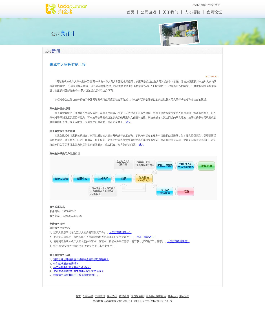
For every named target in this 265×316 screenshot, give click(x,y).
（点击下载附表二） (145, 237)
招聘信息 (124, 296)
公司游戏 (100, 296)
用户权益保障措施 (156, 296)
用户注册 (184, 296)
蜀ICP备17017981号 (161, 301)
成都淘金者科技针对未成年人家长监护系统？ (78, 271)
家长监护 (112, 296)
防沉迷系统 (137, 296)
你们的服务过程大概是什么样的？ (72, 267)
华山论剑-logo (58, 5)
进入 (129, 122)
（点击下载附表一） (120, 232)
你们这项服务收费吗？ (66, 263)
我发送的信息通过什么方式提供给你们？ (76, 275)
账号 (200, 5)
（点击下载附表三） (178, 241)
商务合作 (173, 296)
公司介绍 (88, 296)
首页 (78, 296)
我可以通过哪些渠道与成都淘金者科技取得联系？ (81, 259)
